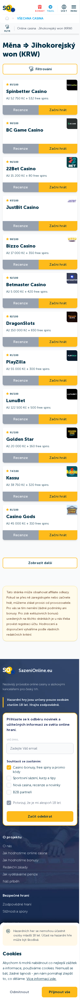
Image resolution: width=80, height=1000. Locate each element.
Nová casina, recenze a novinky (36, 785)
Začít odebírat (40, 816)
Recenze (20, 110)
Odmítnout (19, 992)
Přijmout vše (59, 992)
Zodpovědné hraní (17, 904)
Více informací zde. (41, 979)
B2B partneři (22, 792)
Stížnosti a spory (15, 911)
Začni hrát (58, 110)
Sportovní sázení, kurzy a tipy (34, 778)
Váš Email (13, 739)
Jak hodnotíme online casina (25, 853)
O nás (7, 846)
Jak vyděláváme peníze (20, 874)
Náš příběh (11, 881)
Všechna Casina (30, 18)
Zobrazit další (40, 563)
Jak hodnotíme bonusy (21, 860)
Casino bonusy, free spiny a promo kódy (39, 770)
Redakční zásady (15, 867)
